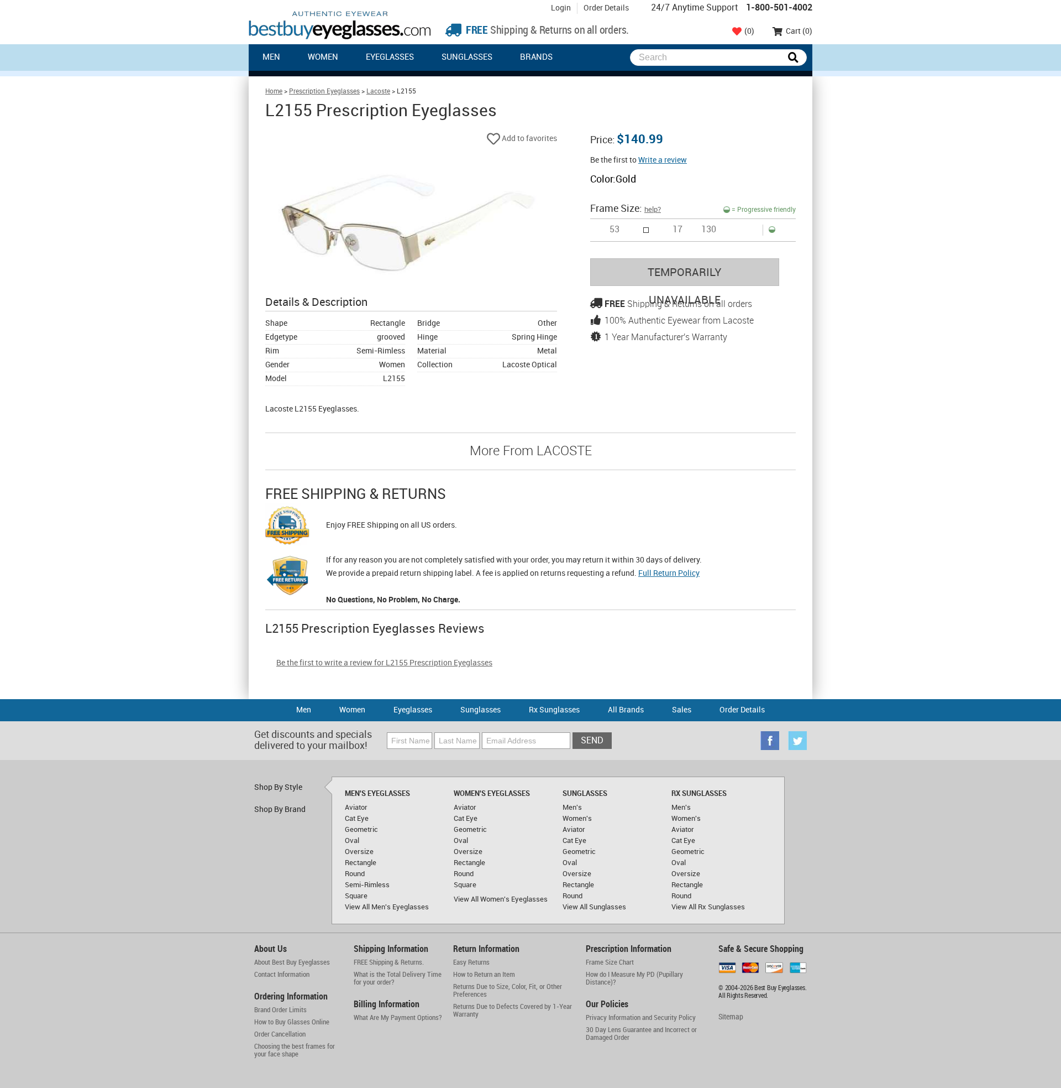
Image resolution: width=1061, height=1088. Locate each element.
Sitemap (730, 1017)
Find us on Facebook (769, 740)
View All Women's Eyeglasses (501, 899)
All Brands (626, 710)
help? (652, 210)
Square (356, 896)
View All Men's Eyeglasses (387, 907)
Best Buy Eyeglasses (340, 25)
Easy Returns (471, 962)
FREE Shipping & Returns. (389, 962)
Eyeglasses (390, 57)
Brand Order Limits (280, 1010)
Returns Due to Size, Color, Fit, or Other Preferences (507, 990)
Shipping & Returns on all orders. (546, 31)
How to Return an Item (484, 974)
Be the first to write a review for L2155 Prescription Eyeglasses (384, 663)
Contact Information (281, 974)
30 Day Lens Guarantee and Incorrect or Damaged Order (641, 1034)
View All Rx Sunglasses (708, 907)
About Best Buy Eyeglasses (292, 962)
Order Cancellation (280, 1034)
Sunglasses (467, 57)
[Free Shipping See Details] (287, 527)
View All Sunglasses (594, 907)
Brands (536, 57)
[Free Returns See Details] (287, 577)
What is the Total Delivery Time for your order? (398, 978)
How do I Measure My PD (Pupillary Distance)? (634, 978)
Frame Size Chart (610, 962)
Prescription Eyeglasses (324, 91)
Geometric (361, 830)
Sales (681, 710)
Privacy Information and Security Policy (641, 1018)
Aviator (356, 807)
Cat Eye (357, 818)
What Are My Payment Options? (398, 1018)
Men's (572, 807)
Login (561, 8)
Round (355, 874)
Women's (577, 818)
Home (273, 91)
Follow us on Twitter (797, 740)
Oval (352, 841)
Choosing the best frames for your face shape (294, 1050)
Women (323, 57)
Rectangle (360, 863)
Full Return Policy (669, 573)
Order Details (606, 8)
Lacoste (378, 91)
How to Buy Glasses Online (291, 1022)
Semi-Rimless (367, 885)
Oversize (359, 852)
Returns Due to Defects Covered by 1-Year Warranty (512, 1010)
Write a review (662, 160)
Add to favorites (528, 138)
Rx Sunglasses (554, 710)
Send (592, 741)
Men (271, 57)
